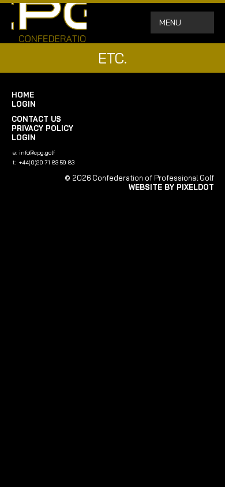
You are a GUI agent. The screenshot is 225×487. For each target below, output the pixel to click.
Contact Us (36, 118)
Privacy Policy (42, 128)
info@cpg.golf (37, 152)
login (24, 103)
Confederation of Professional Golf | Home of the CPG (49, 23)
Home (23, 94)
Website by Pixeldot (171, 187)
